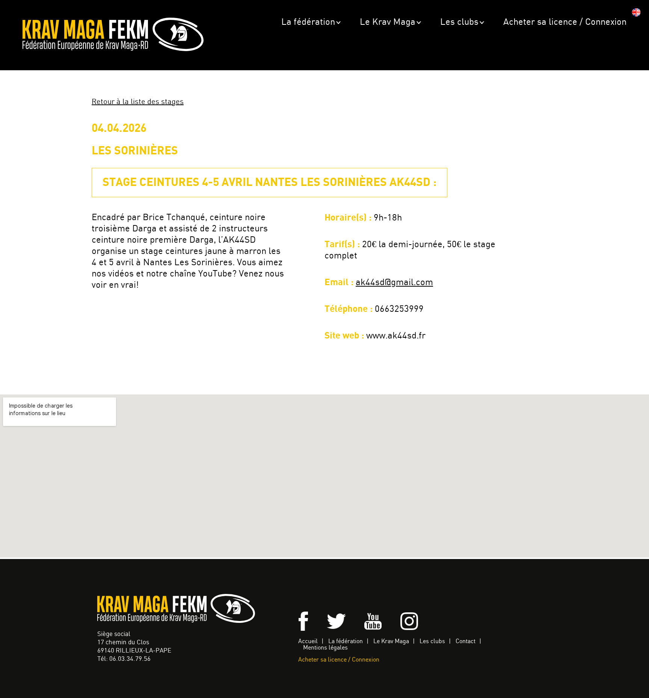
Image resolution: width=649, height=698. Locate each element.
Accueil (308, 641)
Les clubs (459, 22)
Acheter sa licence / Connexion (564, 22)
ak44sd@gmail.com (394, 282)
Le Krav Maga (387, 22)
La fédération (308, 22)
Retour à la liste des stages (138, 102)
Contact (465, 641)
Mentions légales (325, 648)
